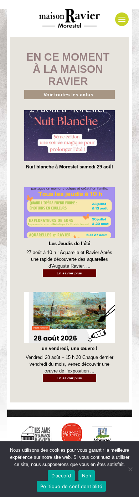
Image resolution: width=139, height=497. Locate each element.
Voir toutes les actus (68, 94)
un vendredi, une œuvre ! (69, 348)
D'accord (61, 475)
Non (87, 475)
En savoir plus (69, 273)
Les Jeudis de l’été (69, 243)
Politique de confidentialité (71, 486)
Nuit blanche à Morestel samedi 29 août (69, 166)
